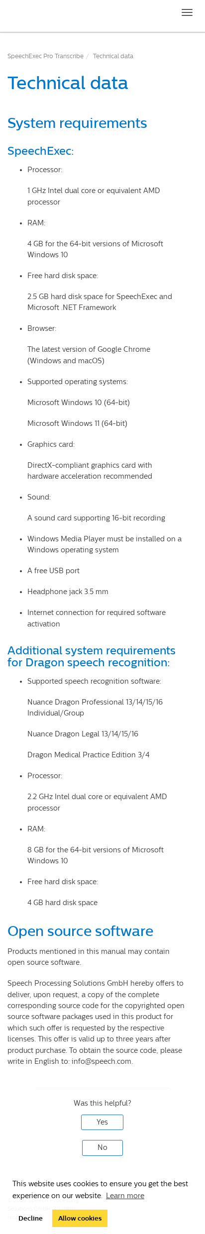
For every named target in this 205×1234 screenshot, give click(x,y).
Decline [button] (30, 1218)
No (102, 1147)
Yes (102, 1122)
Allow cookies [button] (80, 1218)
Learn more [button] (125, 1196)
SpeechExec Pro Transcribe (45, 56)
